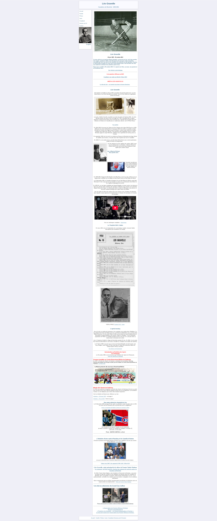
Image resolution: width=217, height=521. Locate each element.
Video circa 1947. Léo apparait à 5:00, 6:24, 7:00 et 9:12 (115, 463)
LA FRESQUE (101, 363)
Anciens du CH (83, 23)
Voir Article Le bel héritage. (115, 70)
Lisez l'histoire (119, 441)
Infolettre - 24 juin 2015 (99, 398)
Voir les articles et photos (115, 356)
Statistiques (123, 222)
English (88, 44)
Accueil (81, 11)
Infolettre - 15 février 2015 (99, 396)
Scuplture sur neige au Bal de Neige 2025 (115, 77)
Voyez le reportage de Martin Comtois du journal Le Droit (115, 407)
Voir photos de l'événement (115, 348)
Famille (81, 13)
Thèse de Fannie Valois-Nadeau (123, 481)
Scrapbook (82, 21)
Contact (81, 25)
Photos (81, 16)
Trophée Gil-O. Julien (119, 324)
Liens (81, 18)
